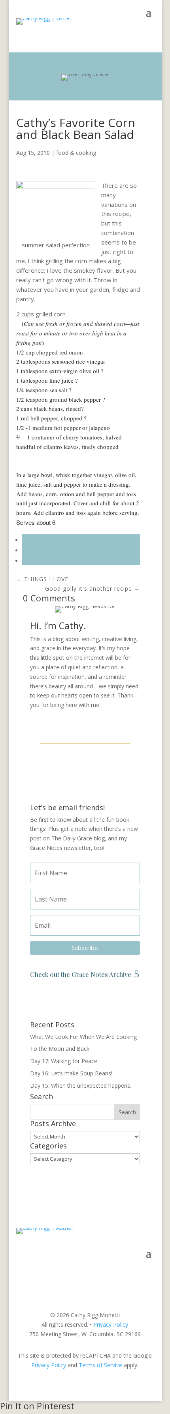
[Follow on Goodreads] (104, 763)
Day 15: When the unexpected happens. (80, 1085)
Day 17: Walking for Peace (63, 1061)
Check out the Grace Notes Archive (80, 974)
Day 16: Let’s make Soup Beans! (71, 1073)
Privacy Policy (110, 1324)
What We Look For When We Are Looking (83, 1036)
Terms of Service (100, 1365)
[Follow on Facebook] (66, 763)
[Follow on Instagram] (85, 763)
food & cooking (76, 152)
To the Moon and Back (59, 1048)
